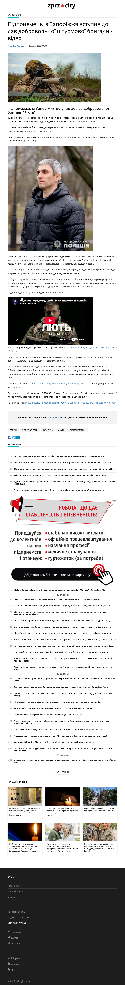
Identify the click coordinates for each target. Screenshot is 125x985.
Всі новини (62, 772)
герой (13, 430)
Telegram (52, 417)
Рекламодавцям (16, 891)
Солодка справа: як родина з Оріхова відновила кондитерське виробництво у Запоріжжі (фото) (61, 687)
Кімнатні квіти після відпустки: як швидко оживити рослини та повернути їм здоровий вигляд (58, 729)
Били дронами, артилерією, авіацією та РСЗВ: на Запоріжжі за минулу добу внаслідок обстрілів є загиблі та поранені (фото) (64, 659)
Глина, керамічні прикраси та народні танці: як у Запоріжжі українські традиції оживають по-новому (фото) (64, 679)
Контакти (13, 897)
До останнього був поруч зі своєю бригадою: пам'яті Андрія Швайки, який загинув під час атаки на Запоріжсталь (63, 749)
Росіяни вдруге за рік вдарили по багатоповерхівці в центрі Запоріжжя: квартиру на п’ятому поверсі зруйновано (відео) (61, 722)
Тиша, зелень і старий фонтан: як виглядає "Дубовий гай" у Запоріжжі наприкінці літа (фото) (60, 736)
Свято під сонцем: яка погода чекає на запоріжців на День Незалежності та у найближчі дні (57, 599)
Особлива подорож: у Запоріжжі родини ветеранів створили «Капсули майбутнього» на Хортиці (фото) (62, 627)
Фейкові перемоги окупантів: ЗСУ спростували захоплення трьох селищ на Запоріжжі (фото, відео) (60, 475)
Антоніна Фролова (16, 46)
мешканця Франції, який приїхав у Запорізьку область (59, 383)
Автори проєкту (16, 911)
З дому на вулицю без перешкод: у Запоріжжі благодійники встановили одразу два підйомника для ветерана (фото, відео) (65, 482)
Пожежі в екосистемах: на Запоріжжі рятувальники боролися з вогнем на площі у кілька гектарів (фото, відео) (63, 668)
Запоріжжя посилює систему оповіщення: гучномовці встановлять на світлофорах (53, 708)
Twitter (14, 937)
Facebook (16, 931)
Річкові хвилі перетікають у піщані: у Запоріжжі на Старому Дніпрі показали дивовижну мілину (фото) (62, 605)
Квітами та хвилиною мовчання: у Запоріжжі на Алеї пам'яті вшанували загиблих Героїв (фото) (59, 456)
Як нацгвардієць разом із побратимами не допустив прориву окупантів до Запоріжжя (69, 402)
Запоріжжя (15, 14)
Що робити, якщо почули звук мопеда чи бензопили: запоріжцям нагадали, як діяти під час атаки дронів (63, 633)
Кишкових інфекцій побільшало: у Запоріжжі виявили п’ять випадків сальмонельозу (54, 742)
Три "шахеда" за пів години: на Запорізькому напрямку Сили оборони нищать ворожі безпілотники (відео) (64, 646)
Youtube (15, 963)
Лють (61, 430)
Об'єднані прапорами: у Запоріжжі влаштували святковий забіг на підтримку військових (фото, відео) (62, 620)
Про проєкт (14, 885)
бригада (48, 430)
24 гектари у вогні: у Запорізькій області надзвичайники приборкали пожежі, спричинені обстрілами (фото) (65, 469)
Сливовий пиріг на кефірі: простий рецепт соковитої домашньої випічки (48, 714)
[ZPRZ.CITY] (62, 5)
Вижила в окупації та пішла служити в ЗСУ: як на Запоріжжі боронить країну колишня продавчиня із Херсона (65, 639)
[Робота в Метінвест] (62, 540)
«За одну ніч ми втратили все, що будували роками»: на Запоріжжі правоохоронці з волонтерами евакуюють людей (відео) (60, 613)
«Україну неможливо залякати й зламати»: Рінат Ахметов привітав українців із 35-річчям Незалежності (62, 462)
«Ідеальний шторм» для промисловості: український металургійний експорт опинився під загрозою (61, 652)
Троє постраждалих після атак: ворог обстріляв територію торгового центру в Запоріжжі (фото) (59, 490)
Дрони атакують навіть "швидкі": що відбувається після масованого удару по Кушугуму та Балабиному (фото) (63, 694)
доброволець (30, 430)
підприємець (77, 430)
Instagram (16, 943)
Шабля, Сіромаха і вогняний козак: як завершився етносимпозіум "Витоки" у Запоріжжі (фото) (61, 590)
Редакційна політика (19, 917)
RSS (13, 969)
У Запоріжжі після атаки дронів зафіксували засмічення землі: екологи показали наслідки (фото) (59, 702)
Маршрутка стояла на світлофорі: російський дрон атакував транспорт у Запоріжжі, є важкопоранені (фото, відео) (65, 761)
